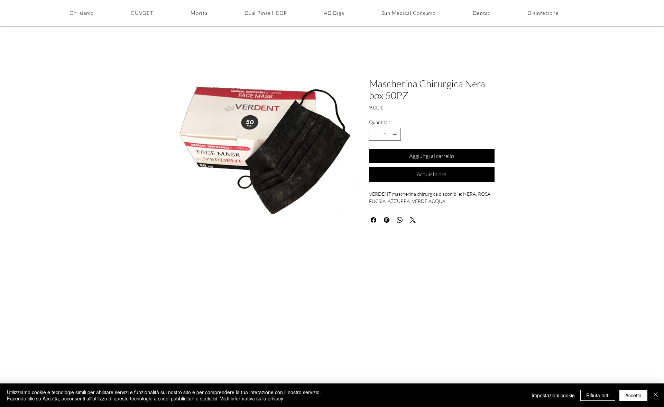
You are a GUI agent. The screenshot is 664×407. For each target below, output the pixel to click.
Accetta (633, 395)
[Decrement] (374, 134)
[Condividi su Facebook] (373, 220)
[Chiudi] (656, 395)
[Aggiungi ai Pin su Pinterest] (386, 220)
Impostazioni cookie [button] (553, 395)
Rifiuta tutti (597, 395)
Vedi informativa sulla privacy (251, 398)
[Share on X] (413, 220)
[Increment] (395, 134)
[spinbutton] (385, 134)
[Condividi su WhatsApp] (400, 220)
